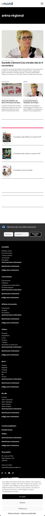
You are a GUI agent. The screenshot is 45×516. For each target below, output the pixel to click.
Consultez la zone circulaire (22, 170)
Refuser (22, 503)
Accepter (22, 497)
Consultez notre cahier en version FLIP (27, 153)
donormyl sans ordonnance (11, 262)
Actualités (5, 82)
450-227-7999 (7, 465)
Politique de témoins (14, 513)
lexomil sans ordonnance (10, 266)
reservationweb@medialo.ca (11, 467)
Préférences (22, 509)
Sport (25, 82)
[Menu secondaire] (42, 3)
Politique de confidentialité (28, 513)
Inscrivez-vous (35, 234)
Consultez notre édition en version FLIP (27, 137)
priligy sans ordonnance (10, 270)
